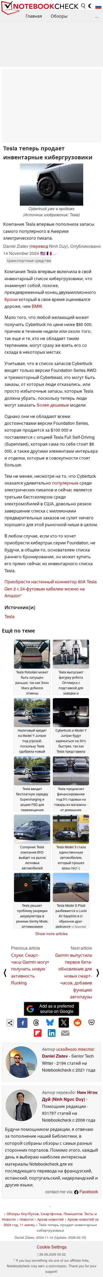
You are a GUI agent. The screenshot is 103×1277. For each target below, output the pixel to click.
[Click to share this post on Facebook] (22, 1023)
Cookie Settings (52, 1247)
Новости (26, 1219)
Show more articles (51, 933)
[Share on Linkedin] (51, 1033)
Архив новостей (50, 1219)
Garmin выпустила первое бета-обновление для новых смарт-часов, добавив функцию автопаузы (73, 976)
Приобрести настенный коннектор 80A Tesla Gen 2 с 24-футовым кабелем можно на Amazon (50, 589)
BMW (37, 306)
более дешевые (53, 405)
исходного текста (74, 1049)
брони (11, 299)
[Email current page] (65, 1033)
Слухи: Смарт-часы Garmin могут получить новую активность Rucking (30, 969)
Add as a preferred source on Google (56, 1008)
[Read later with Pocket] (91, 1023)
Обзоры (59, 16)
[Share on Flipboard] (37, 1033)
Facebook (88, 1192)
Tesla (9, 616)
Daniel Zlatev (55, 1056)
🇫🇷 (49, 253)
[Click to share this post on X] (64, 1023)
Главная (34, 16)
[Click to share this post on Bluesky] (50, 1023)
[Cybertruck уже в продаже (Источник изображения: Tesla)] (51, 185)
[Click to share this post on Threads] (36, 1023)
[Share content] (10, 1022)
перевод (39, 246)
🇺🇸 (42, 253)
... (96, 16)
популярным (65, 483)
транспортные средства (29, 260)
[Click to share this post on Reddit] (78, 1023)
